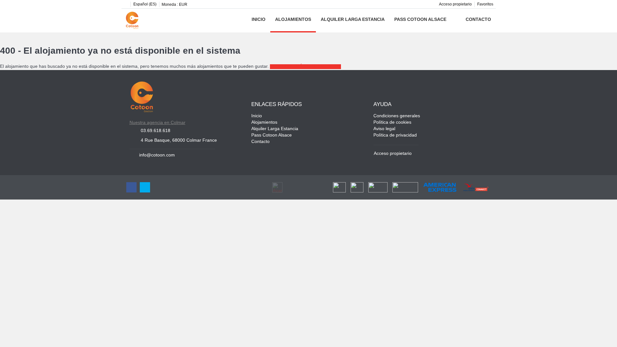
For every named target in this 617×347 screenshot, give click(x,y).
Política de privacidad (395, 135)
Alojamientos (293, 19)
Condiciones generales (396, 116)
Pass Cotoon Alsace (420, 19)
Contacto (478, 19)
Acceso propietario (455, 4)
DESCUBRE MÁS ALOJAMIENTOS (305, 66)
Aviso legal (384, 129)
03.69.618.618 (155, 131)
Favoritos (485, 4)
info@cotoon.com (157, 155)
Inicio (258, 19)
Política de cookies (392, 122)
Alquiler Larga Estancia (353, 19)
